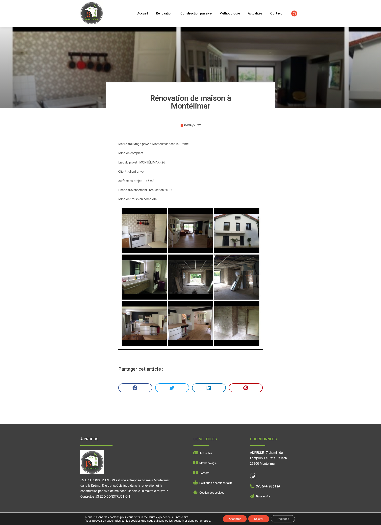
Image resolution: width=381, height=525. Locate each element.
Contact (276, 13)
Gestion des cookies (211, 492)
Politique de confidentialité (216, 483)
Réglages (283, 518)
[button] (135, 387)
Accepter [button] (235, 518)
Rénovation (164, 13)
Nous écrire (263, 496)
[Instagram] (294, 13)
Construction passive (196, 13)
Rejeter (258, 518)
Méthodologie (229, 13)
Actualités (255, 13)
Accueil (142, 13)
